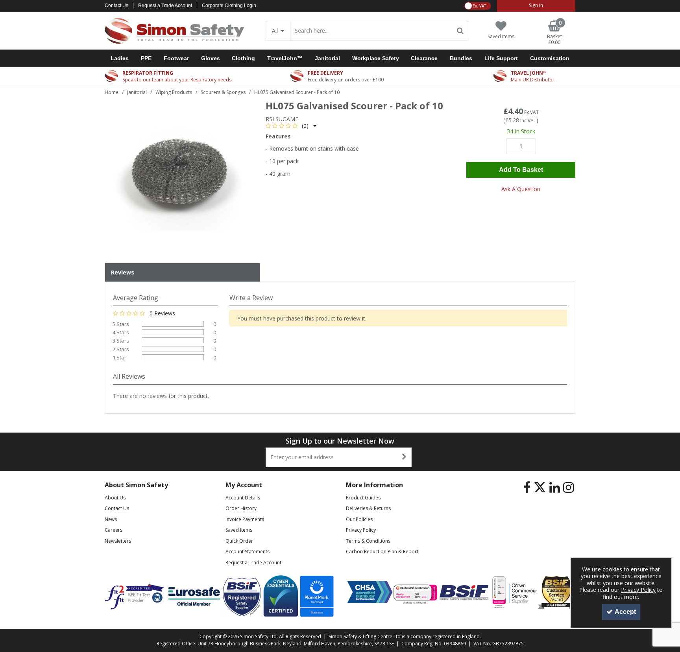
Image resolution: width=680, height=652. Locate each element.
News (111, 519)
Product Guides (363, 498)
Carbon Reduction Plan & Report (382, 551)
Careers (113, 530)
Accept (625, 611)
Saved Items (238, 530)
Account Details (242, 498)
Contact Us (116, 5)
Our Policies (359, 519)
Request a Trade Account (165, 5)
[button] (291, 125)
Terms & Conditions (368, 541)
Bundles (461, 58)
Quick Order (239, 541)
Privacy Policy (361, 530)
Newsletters (118, 541)
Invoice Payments (244, 519)
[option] (179, 176)
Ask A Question (520, 189)
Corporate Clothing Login (229, 5)
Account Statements (247, 551)
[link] (526, 487)
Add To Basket (521, 169)
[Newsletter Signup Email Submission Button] (405, 457)
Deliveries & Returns (368, 508)
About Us (115, 498)
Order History (241, 508)
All (275, 30)
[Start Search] (460, 31)
